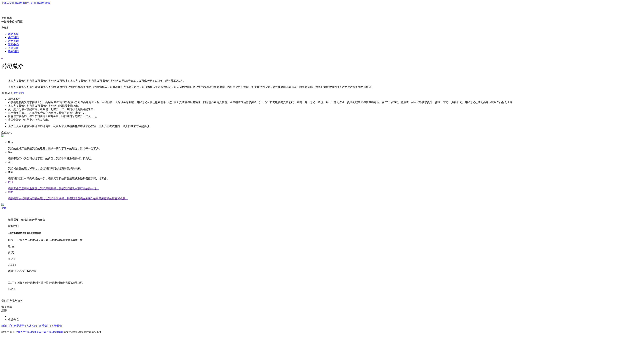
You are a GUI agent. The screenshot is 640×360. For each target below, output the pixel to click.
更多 (4, 207)
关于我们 (13, 37)
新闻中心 (13, 44)
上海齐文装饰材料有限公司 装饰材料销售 (25, 3)
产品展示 (13, 41)
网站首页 (13, 33)
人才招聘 (13, 47)
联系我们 (13, 51)
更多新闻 (18, 93)
